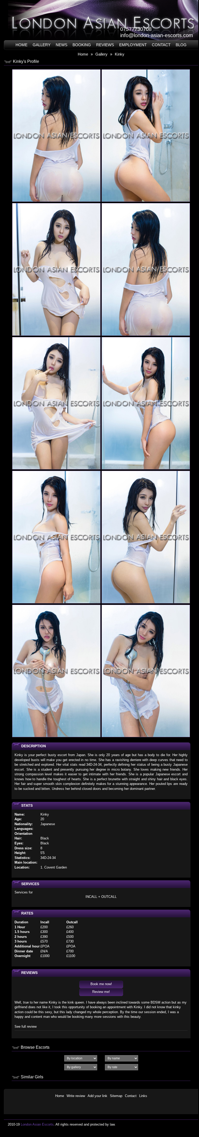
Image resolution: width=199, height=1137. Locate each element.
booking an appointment (108, 1007)
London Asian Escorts (37, 1124)
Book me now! (101, 984)
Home (21, 45)
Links (143, 1096)
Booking (82, 45)
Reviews (105, 45)
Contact (161, 45)
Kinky (119, 54)
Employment (133, 45)
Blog (181, 45)
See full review (26, 1026)
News (61, 45)
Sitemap (116, 1096)
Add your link (97, 1096)
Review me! (101, 992)
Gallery (42, 45)
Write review (76, 1096)
